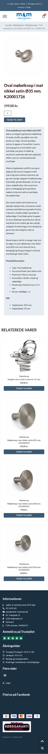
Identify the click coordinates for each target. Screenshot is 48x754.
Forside (8, 25)
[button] (5, 675)
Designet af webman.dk (12, 737)
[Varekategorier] (5, 16)
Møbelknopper (31, 25)
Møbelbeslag (18, 25)
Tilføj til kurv (15, 120)
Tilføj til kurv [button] (24, 388)
